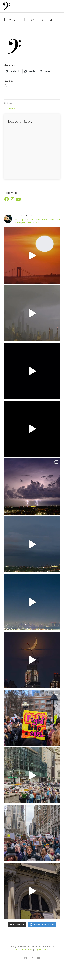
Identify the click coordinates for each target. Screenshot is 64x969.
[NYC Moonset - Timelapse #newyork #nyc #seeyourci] (32, 660)
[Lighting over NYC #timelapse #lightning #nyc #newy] (32, 544)
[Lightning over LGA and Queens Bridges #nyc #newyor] (32, 486)
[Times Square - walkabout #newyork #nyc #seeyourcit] (32, 429)
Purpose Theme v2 (24, 949)
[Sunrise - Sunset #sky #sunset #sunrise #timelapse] (32, 255)
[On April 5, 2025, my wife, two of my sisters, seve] (32, 833)
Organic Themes (41, 949)
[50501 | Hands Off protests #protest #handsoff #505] (32, 718)
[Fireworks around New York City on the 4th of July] (32, 602)
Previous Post (13, 108)
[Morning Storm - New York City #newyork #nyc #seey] (32, 313)
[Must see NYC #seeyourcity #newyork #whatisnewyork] (32, 891)
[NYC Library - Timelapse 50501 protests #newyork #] (32, 775)
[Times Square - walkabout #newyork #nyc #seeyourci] (32, 371)
